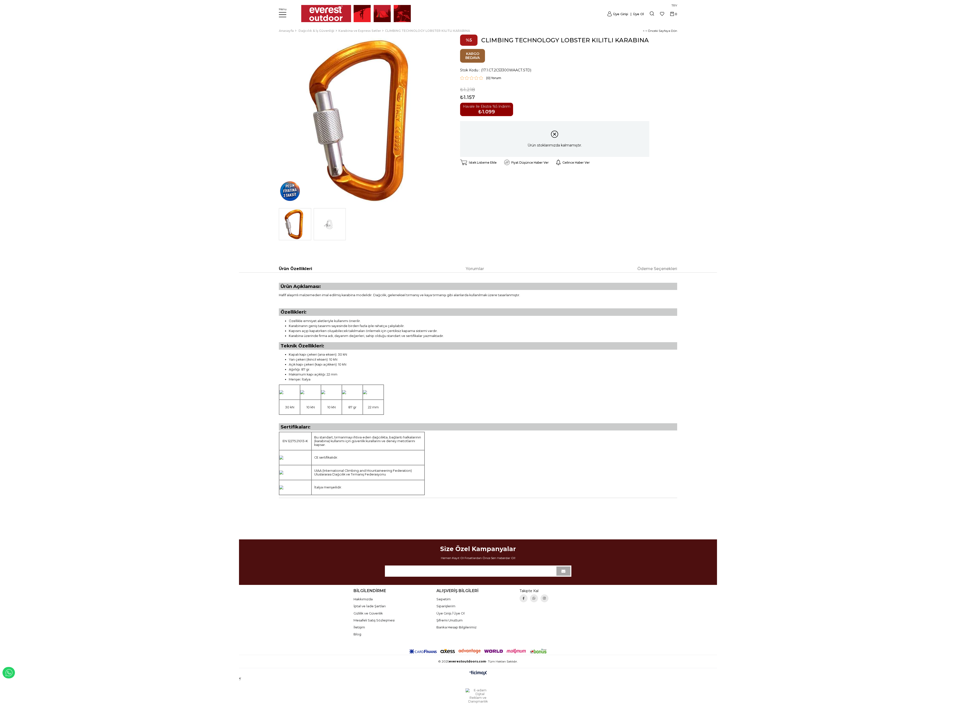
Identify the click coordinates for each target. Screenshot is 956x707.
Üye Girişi (620, 14)
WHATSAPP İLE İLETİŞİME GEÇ (8, 672)
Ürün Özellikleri (295, 268)
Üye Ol (638, 14)
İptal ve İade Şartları (370, 606)
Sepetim (443, 599)
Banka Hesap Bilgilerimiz (456, 627)
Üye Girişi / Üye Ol (450, 613)
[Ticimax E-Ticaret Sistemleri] (478, 673)
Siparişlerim (445, 606)
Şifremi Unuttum (449, 620)
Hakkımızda (363, 599)
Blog (357, 634)
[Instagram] (544, 598)
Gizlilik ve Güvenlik (368, 613)
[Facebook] (524, 598)
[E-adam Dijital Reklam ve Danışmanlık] (478, 695)
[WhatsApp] (534, 598)
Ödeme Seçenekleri (657, 268)
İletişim (359, 627)
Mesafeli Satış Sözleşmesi (374, 620)
